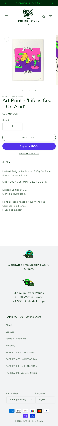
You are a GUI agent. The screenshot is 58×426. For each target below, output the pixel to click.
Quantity (6, 120)
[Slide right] (35, 91)
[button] (6, 16)
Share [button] (9, 162)
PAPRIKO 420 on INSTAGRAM (22, 359)
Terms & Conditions (16, 338)
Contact (10, 331)
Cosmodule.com (13, 209)
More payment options (29, 153)
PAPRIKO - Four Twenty (33, 421)
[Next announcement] (53, 3)
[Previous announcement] (5, 3)
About (9, 324)
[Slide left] (22, 91)
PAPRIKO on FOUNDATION (20, 352)
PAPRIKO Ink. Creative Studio (21, 372)
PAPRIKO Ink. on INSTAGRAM (21, 366)
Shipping (10, 345)
